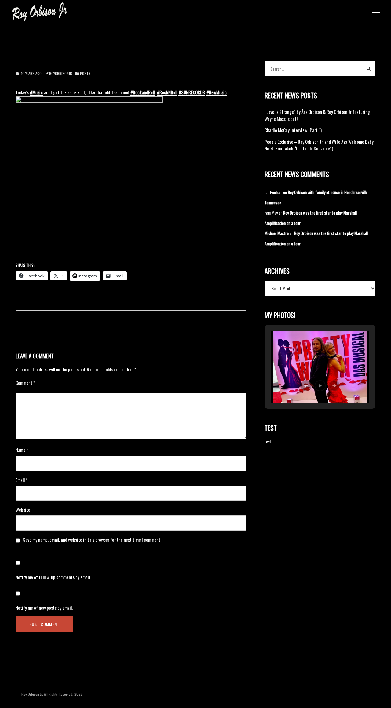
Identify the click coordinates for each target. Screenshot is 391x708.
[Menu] (375, 12)
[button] (306, 385)
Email (21, 479)
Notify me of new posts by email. (44, 607)
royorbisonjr (60, 73)
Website (23, 509)
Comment (25, 382)
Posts (85, 73)
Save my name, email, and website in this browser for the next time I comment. (92, 539)
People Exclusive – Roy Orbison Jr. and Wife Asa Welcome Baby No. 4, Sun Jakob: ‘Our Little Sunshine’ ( (319, 145)
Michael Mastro (277, 233)
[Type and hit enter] (368, 68)
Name (22, 449)
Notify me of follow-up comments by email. (53, 577)
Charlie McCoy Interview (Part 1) (293, 130)
